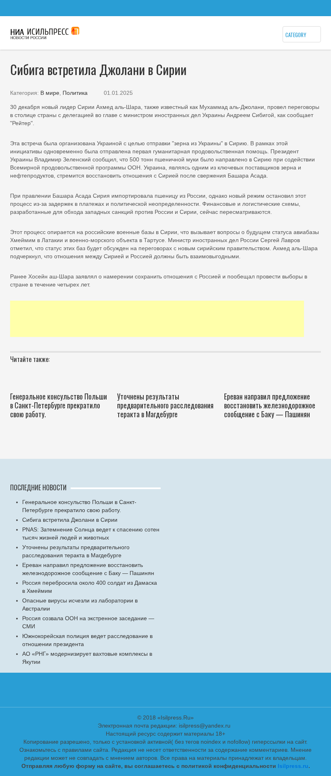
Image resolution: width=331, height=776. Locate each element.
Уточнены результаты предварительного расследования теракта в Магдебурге (165, 405)
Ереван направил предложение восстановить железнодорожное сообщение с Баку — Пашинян (269, 405)
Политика (75, 93)
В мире (49, 93)
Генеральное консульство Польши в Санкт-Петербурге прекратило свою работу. (58, 405)
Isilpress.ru (293, 766)
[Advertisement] (157, 319)
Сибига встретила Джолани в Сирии (69, 520)
